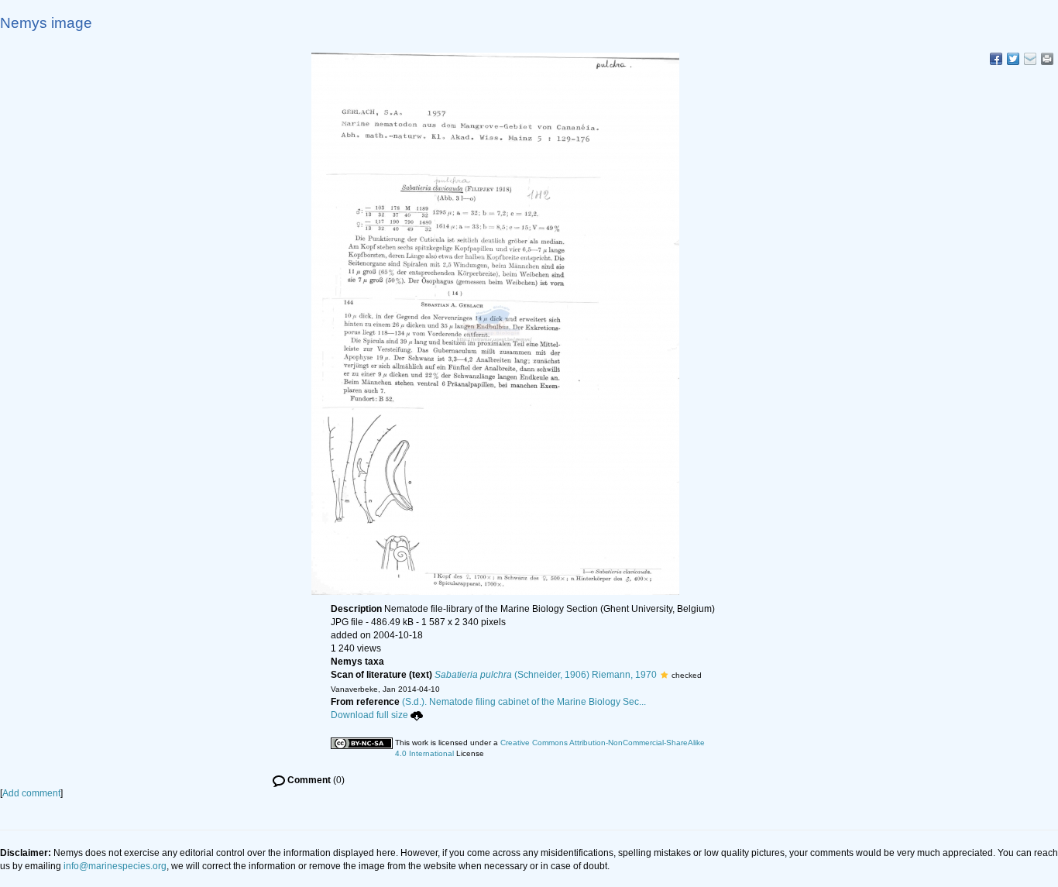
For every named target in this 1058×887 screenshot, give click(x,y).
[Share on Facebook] (996, 59)
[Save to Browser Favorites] (1030, 59)
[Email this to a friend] (1047, 59)
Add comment (31, 793)
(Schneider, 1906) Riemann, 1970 (546, 674)
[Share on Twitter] (1013, 59)
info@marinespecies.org (115, 866)
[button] (664, 675)
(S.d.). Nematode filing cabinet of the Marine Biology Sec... (524, 701)
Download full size (369, 715)
